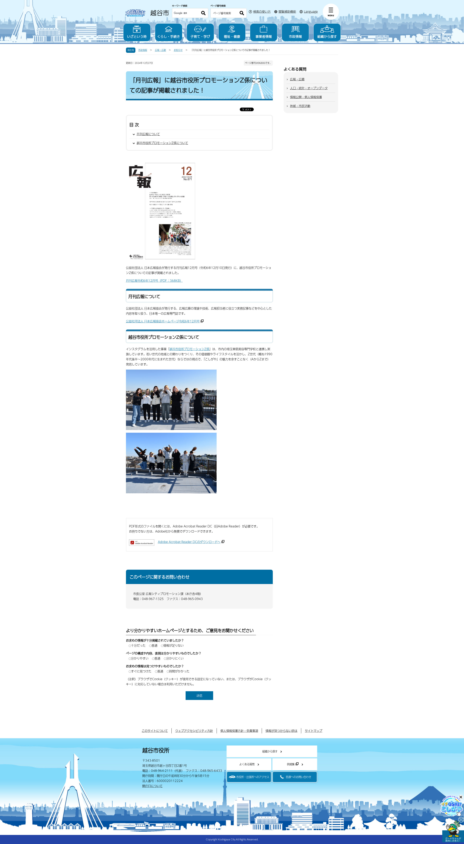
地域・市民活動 (300, 106)
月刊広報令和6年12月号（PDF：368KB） (154, 280)
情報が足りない (173, 645)
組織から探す (327, 36)
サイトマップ (313, 730)
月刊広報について (148, 134)
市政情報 (295, 36)
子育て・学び (200, 36)
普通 (154, 645)
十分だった (138, 645)
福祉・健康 (232, 36)
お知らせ (178, 50)
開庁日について (152, 786)
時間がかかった (179, 671)
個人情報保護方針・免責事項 (239, 730)
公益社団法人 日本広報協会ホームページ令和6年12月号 (163, 321)
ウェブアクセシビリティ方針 (194, 730)
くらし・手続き (168, 36)
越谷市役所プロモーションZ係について (162, 143)
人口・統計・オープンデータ (309, 88)
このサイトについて (155, 730)
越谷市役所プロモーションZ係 (189, 349)
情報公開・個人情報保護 (306, 97)
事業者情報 (264, 36)
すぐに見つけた (141, 671)
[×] (453, 831)
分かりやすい (139, 658)
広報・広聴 (160, 50)
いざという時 (137, 36)
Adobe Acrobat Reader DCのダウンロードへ (189, 542)
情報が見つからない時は (281, 730)
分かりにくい (175, 658)
